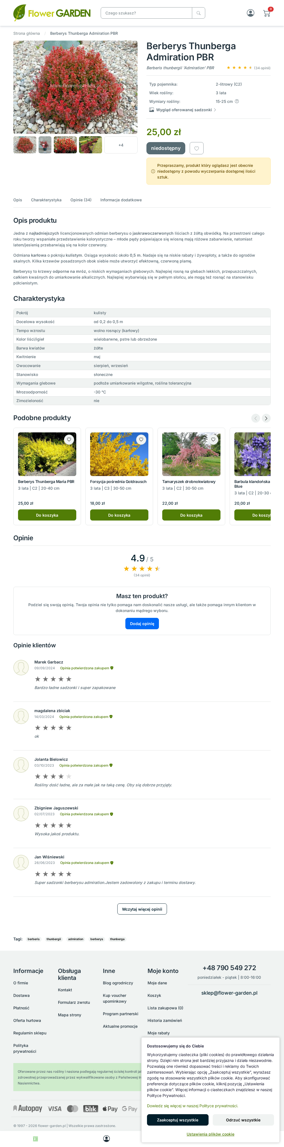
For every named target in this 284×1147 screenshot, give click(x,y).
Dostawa (21, 995)
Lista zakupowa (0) (165, 1007)
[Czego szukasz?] (198, 13)
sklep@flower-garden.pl (229, 993)
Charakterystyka (46, 199)
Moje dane (157, 982)
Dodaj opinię (142, 623)
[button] (267, 13)
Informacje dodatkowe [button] (121, 199)
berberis (34, 939)
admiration (75, 939)
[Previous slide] (255, 418)
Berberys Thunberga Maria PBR (46, 481)
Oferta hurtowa (27, 1020)
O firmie (20, 982)
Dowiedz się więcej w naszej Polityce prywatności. (192, 1105)
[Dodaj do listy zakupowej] (197, 148)
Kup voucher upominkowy (114, 998)
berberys (96, 939)
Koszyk (154, 995)
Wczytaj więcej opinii (142, 909)
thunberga (117, 939)
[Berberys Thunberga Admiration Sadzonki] (51, 12)
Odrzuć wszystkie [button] (243, 1120)
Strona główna (26, 33)
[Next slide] (266, 418)
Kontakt (65, 989)
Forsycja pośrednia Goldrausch (118, 481)
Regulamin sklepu (29, 1032)
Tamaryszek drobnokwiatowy (188, 481)
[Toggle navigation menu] (35, 1139)
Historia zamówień (165, 1020)
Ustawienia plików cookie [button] (210, 1134)
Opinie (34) (81, 199)
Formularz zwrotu (74, 1002)
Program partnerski (120, 1013)
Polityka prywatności (24, 1048)
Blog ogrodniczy (118, 982)
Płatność (21, 1007)
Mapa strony (69, 1014)
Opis (17, 199)
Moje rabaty (159, 1032)
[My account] (106, 1139)
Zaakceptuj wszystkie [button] (177, 1120)
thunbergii (54, 939)
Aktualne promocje (120, 1026)
